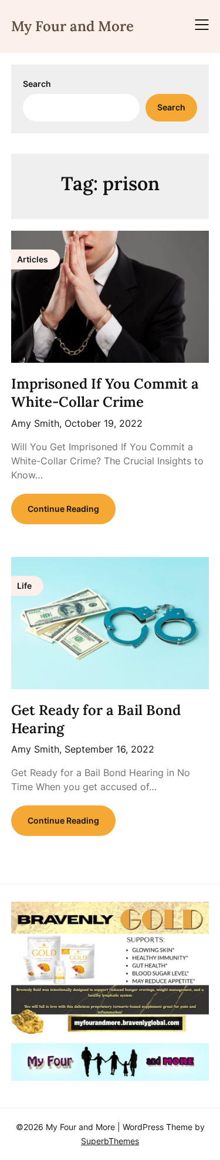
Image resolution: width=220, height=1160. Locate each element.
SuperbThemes (110, 1141)
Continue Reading (63, 509)
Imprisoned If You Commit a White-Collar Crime (105, 393)
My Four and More (72, 26)
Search (37, 84)
